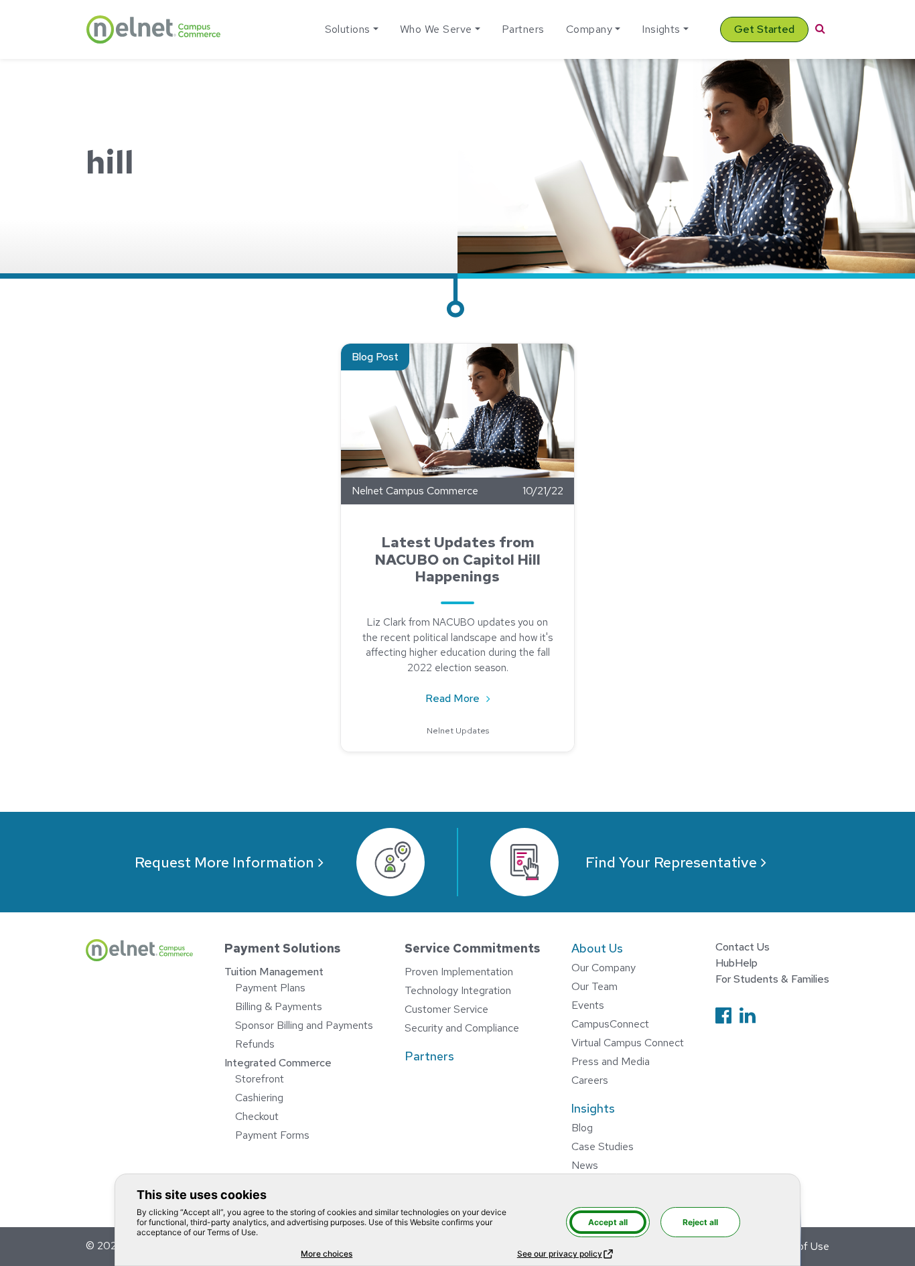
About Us (597, 948)
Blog (582, 1128)
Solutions (347, 29)
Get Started (764, 29)
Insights (661, 29)
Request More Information (224, 862)
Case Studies (602, 1146)
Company (589, 29)
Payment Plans (270, 988)
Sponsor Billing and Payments (304, 1025)
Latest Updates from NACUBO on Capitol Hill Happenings (457, 560)
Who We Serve (436, 29)
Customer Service (446, 1009)
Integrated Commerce (278, 1063)
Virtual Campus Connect (627, 1043)
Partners (523, 29)
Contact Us (742, 947)
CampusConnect (610, 1024)
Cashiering (259, 1098)
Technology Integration (458, 990)
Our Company (603, 968)
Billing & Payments (278, 1006)
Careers (589, 1080)
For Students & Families (772, 979)
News (584, 1165)
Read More (464, 698)
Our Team (594, 986)
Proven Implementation (459, 972)
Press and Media (610, 1061)
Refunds (255, 1044)
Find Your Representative (671, 862)
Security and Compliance (462, 1028)
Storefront (259, 1079)
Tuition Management (274, 972)
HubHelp (736, 963)
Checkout (257, 1116)
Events (587, 1005)
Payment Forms (272, 1135)
